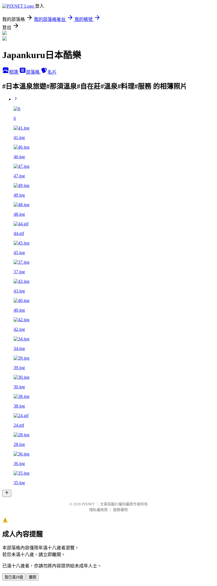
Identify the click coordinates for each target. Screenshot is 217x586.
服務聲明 (120, 510)
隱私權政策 (98, 510)
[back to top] (6, 493)
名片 (52, 72)
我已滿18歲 (14, 577)
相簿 (14, 72)
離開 (32, 577)
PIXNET (88, 504)
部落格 (33, 72)
